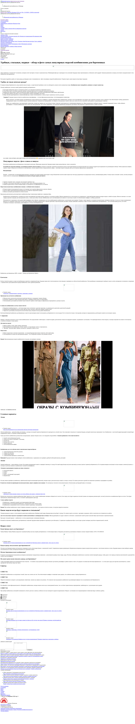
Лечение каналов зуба (14, 36)
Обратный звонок (5, 50)
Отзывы (2, 27)
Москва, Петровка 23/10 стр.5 (14, 12)
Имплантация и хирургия (7, 40)
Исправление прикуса (6, 37)
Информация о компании (7, 23)
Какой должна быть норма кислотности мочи (14, 683)
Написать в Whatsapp (18, 17)
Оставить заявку (4, 19)
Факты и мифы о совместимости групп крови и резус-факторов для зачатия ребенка (21, 653)
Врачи (2, 24)
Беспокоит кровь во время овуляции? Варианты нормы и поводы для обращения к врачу (22, 656)
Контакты (3, 31)
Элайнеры (10, 38)
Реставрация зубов (37, 36)
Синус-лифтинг (38, 41)
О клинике (3, 22)
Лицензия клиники (5, 708)
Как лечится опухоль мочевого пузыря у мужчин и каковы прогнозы (19, 676)
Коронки (7, 46)
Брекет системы (4, 38)
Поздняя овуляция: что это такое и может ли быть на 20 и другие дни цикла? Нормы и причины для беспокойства (33, 620)
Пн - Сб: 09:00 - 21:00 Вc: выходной (30, 12)
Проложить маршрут (6, 704)
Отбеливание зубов (16, 43)
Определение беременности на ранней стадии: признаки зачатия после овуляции (20, 663)
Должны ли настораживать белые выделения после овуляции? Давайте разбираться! (21, 668)
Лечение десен (13, 41)
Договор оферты (5, 710)
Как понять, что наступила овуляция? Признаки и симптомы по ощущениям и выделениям (22, 666)
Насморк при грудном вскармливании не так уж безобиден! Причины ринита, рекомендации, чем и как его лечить (31, 542)
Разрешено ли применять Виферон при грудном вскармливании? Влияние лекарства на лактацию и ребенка (32, 639)
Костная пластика (29, 41)
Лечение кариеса (5, 36)
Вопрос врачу (4, 12)
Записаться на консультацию (17, 1)
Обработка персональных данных (9, 709)
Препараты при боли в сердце (8, 661)
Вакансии (15, 23)
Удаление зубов (21, 41)
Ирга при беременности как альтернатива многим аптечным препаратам (20, 429)
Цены (2, 26)
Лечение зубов (4, 35)
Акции (2, 29)
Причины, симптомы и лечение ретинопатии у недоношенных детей (22, 629)
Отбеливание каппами (26, 43)
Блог (19, 23)
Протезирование (5, 45)
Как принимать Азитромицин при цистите (13, 673)
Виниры (3, 46)
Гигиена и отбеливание (6, 42)
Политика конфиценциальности (25, 709)
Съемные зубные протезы (15, 46)
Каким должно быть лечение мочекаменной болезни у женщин (18, 678)
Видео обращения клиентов (19, 28)
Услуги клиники (4, 21)
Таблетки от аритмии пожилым (8, 658)
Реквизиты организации (16, 708)
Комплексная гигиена (6, 43)
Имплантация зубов (5, 41)
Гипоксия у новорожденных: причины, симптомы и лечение (18, 293)
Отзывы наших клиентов (7, 28)
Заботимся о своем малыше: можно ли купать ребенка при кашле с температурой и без (24, 494)
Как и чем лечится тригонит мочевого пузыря (14, 681)
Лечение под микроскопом (26, 36)
